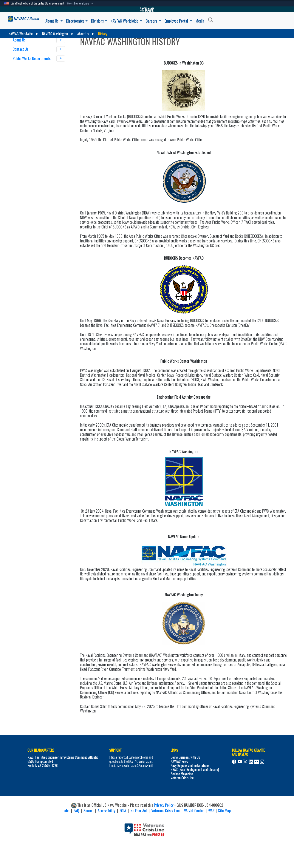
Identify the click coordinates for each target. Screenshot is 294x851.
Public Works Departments (32, 58)
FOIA (123, 810)
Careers (152, 21)
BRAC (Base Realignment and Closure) (195, 769)
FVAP (211, 810)
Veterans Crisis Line (165, 810)
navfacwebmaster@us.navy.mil (135, 765)
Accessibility (106, 810)
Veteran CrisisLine (182, 778)
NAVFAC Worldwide (124, 21)
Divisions (97, 21)
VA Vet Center (194, 810)
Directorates (75, 21)
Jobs (66, 810)
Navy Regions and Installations (190, 765)
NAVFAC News (179, 761)
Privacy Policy (163, 805)
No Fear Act (138, 810)
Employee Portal (176, 21)
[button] (80, 3)
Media (199, 21)
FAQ (76, 810)
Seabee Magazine (182, 774)
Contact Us (21, 49)
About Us (52, 21)
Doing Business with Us (185, 757)
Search (88, 810)
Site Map (224, 810)
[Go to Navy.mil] (147, 9)
